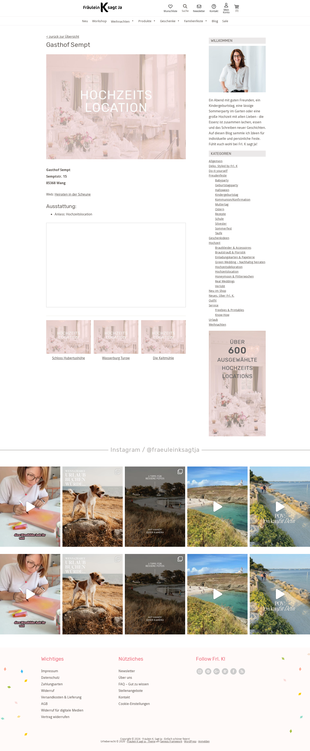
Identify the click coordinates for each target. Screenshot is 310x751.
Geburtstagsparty (226, 185)
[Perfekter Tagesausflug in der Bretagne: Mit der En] (217, 507)
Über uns (125, 677)
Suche (185, 10)
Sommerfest (223, 228)
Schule (219, 219)
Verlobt (220, 286)
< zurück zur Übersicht (62, 36)
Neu (85, 21)
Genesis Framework (171, 741)
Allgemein (215, 161)
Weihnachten (217, 324)
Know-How (222, 315)
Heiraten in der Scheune (73, 194)
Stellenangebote (131, 690)
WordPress (190, 741)
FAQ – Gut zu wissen (134, 684)
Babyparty (222, 180)
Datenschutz (50, 677)
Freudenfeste (218, 175)
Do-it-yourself (218, 171)
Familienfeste (193, 21)
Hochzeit (214, 243)
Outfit (213, 300)
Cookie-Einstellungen (134, 703)
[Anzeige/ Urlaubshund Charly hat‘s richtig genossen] (92, 507)
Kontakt (214, 10)
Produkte (144, 21)
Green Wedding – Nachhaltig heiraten (240, 262)
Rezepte (220, 214)
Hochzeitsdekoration (229, 267)
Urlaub (213, 320)
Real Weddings (225, 281)
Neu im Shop (217, 291)
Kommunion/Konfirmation (232, 199)
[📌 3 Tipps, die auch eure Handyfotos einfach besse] (155, 507)
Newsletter (199, 10)
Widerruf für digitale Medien (62, 710)
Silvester (221, 224)
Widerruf (47, 690)
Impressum (49, 671)
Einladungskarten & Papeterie (235, 257)
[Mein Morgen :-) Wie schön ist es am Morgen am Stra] (280, 507)
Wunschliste (170, 10)
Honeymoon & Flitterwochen (234, 276)
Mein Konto (226, 11)
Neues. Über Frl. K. (221, 296)
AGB (44, 703)
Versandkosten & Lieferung (61, 697)
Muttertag (221, 204)
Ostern (219, 209)
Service (213, 305)
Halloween (222, 190)
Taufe (218, 233)
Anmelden (204, 741)
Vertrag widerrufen (55, 716)
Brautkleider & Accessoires (233, 248)
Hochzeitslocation (227, 271)
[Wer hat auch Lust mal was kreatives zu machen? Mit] (30, 507)
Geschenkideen (219, 238)
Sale (225, 21)
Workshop (99, 21)
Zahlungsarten (52, 684)
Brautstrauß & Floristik (230, 252)
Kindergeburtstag (226, 195)
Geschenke (167, 21)
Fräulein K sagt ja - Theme (141, 741)
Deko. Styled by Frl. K (223, 166)
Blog (215, 21)
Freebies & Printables (229, 310)
